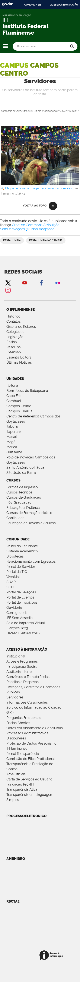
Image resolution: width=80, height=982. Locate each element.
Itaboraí (12, 426)
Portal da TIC (16, 572)
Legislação (14, 337)
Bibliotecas (15, 556)
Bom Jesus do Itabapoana (27, 391)
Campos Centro (18, 406)
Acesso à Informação (26, 649)
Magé (10, 442)
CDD (9, 587)
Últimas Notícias (19, 362)
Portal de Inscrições (22, 602)
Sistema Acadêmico (22, 551)
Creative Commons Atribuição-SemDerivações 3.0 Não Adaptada (30, 227)
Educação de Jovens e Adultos (31, 523)
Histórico (13, 316)
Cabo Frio (14, 396)
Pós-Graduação (19, 503)
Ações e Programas (22, 661)
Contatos (13, 321)
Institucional (15, 656)
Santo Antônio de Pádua (25, 467)
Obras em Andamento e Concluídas (34, 728)
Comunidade (18, 539)
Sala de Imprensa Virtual (25, 623)
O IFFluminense (20, 309)
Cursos (13, 480)
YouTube (24, 282)
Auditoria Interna (19, 672)
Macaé (11, 437)
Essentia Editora (19, 357)
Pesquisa (13, 347)
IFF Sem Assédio (19, 618)
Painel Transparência (22, 754)
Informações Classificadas (27, 702)
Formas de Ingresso (22, 487)
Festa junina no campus (45, 240)
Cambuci (13, 401)
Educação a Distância (23, 508)
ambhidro (15, 859)
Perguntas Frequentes (23, 718)
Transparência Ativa (21, 789)
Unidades (15, 379)
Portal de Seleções (21, 592)
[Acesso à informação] (51, 955)
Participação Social (21, 666)
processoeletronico (26, 816)
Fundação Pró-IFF (20, 784)
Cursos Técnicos (19, 492)
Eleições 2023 (17, 628)
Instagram (8, 290)
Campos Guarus (19, 411)
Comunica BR (32, 4)
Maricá (11, 447)
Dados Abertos (18, 723)
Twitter (8, 282)
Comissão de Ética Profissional (30, 759)
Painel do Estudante (22, 546)
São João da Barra (21, 473)
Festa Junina (12, 240)
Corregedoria (17, 613)
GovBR (7, 4)
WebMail (13, 577)
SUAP (11, 582)
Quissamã (14, 452)
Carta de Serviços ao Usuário (29, 779)
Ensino (11, 342)
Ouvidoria (14, 608)
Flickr (57, 282)
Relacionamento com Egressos (31, 561)
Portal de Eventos (20, 597)
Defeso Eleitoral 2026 (23, 633)
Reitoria (12, 385)
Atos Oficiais (16, 774)
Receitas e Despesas (22, 682)
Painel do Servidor (20, 567)
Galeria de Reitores (21, 327)
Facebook (41, 282)
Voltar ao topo (35, 205)
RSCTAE (13, 901)
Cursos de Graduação (23, 497)
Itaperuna (14, 432)
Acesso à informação (64, 4)
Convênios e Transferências (27, 677)
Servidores (14, 697)
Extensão (13, 352)
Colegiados (15, 332)
